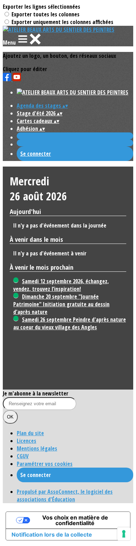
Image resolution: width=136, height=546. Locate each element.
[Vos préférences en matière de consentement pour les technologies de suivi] (123, 533)
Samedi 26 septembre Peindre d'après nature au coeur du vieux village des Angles (69, 323)
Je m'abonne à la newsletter (35, 393)
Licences (26, 441)
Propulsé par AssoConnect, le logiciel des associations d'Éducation (65, 495)
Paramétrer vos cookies (45, 464)
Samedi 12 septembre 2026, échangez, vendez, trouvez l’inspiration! (61, 285)
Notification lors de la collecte (52, 534)
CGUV (23, 456)
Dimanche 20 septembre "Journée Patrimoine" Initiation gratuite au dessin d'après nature (61, 304)
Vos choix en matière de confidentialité (75, 520)
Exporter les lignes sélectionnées (41, 6)
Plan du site (30, 433)
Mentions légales (37, 448)
